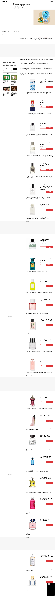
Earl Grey (27, 198)
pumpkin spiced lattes (32, 39)
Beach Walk (41, 68)
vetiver (33, 137)
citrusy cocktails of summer (41, 253)
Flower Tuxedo (41, 134)
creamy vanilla (41, 492)
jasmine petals (33, 68)
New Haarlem (45, 489)
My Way (37, 531)
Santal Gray (28, 351)
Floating (30, 218)
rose (35, 333)
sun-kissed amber (48, 492)
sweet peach (42, 93)
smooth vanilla (35, 429)
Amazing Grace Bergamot (38, 331)
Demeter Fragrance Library (32, 62)
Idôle (33, 67)
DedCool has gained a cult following (32, 176)
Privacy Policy (5, 70)
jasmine (37, 333)
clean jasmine (32, 590)
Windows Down (34, 447)
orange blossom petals (38, 533)
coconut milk (49, 569)
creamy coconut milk (33, 69)
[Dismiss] (53, 583)
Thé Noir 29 (43, 155)
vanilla (30, 375)
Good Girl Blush (35, 428)
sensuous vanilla (42, 409)
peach (41, 218)
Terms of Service (15, 70)
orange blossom (37, 274)
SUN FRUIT (28, 292)
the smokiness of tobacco (37, 158)
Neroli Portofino (34, 272)
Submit (15, 68)
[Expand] (48, 583)
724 (40, 588)
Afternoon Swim (35, 470)
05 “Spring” (30, 177)
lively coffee (37, 492)
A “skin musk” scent (29, 588)
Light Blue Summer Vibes (46, 92)
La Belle (40, 408)
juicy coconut (41, 293)
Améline (35, 312)
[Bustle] (4, 1)
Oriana (39, 510)
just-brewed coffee (41, 39)
